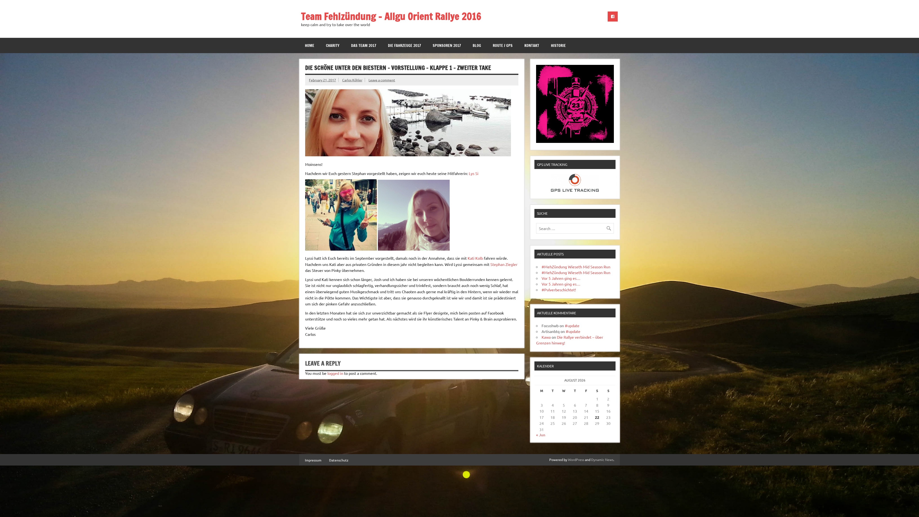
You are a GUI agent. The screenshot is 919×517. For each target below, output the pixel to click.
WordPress (576, 459)
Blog (477, 45)
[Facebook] (613, 16)
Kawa (546, 337)
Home (309, 45)
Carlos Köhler (352, 80)
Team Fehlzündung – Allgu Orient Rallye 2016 (391, 16)
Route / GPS (503, 45)
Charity (332, 45)
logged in (335, 373)
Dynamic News (602, 459)
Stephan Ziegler (503, 264)
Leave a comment (382, 80)
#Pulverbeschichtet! (559, 289)
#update (572, 325)
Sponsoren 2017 (447, 45)
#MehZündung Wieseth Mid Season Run (576, 266)
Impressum (313, 460)
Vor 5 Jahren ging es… (561, 278)
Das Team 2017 (363, 45)
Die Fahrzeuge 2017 (404, 45)
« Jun (540, 434)
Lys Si (473, 173)
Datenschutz (338, 460)
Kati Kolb (475, 258)
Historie (558, 45)
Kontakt (531, 45)
